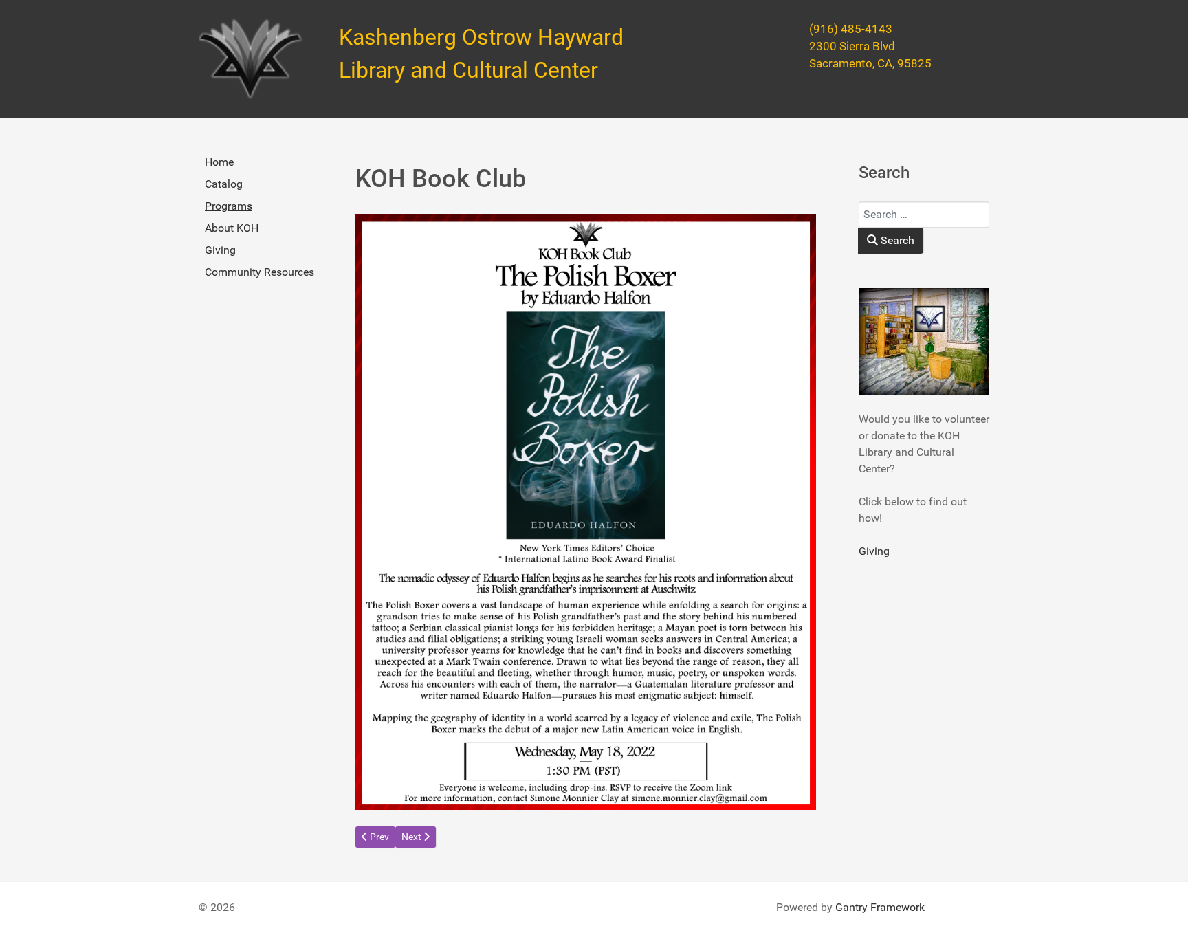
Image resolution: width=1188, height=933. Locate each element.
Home (219, 161)
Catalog (224, 183)
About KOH (231, 227)
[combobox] (924, 214)
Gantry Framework (880, 907)
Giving (220, 249)
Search (896, 240)
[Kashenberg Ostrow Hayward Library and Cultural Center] (250, 59)
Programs (228, 205)
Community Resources (259, 271)
